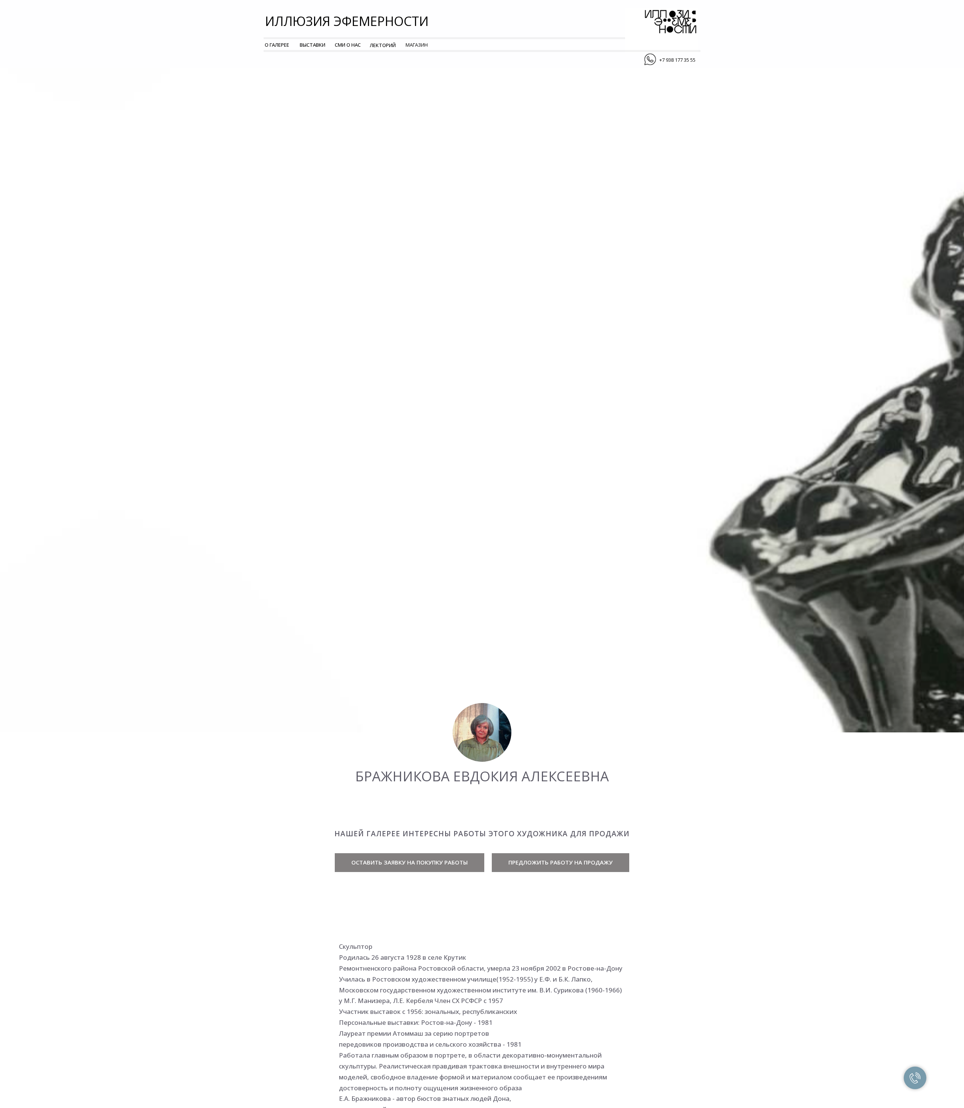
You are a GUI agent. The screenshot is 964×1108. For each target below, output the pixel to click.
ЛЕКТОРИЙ (383, 45)
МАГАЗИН (417, 44)
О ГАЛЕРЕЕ (277, 44)
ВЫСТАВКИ (312, 44)
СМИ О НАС (348, 44)
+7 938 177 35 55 (677, 59)
